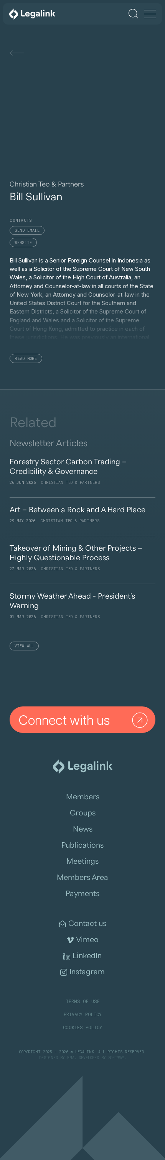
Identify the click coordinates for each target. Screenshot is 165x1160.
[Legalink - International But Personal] (32, 14)
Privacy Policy (83, 1014)
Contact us (87, 923)
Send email (27, 230)
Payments (82, 894)
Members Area (82, 877)
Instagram (87, 972)
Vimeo (87, 940)
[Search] (133, 13)
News (82, 829)
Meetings (82, 861)
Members (82, 797)
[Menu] (150, 14)
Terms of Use (83, 1001)
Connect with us (64, 720)
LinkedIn (87, 956)
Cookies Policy (82, 1027)
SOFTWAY (116, 1057)
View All (24, 646)
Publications (82, 845)
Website (23, 242)
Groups (83, 813)
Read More (26, 358)
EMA (70, 1057)
